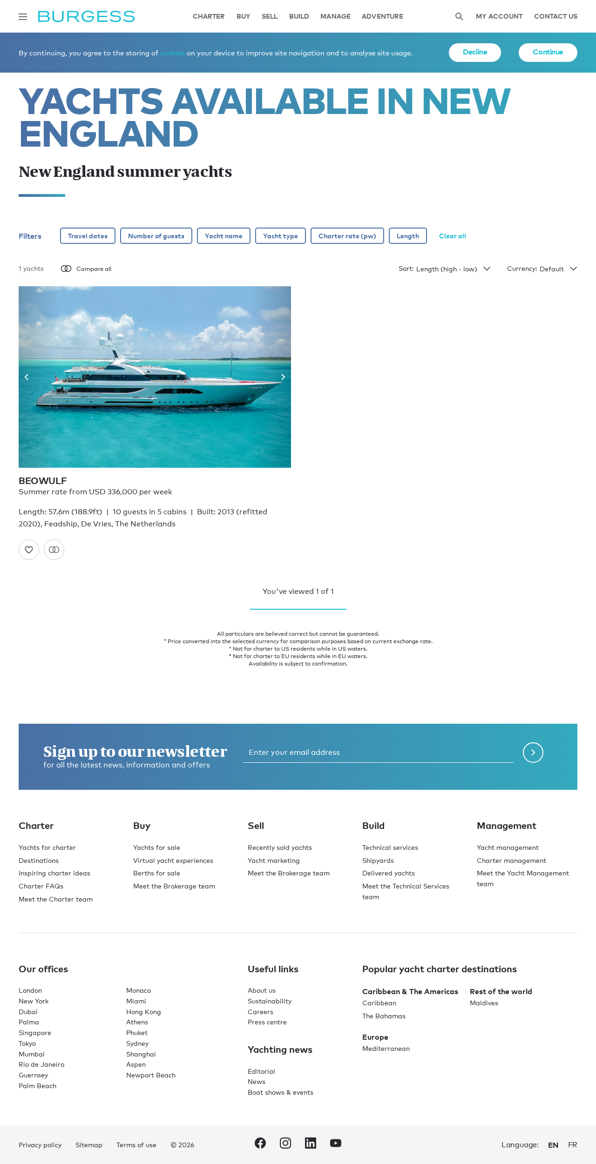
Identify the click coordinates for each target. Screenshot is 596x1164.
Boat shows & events (280, 1092)
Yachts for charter (47, 847)
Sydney (137, 1043)
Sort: (406, 268)
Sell (270, 16)
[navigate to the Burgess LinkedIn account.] (310, 1145)
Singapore (35, 1032)
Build (299, 16)
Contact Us (555, 16)
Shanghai (141, 1054)
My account (499, 16)
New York (33, 1001)
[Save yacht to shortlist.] (29, 549)
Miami (136, 1001)
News (256, 1081)
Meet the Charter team (56, 899)
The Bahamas (384, 1016)
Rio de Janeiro (41, 1064)
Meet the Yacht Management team (523, 878)
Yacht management (508, 847)
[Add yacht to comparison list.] (54, 549)
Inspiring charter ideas (54, 873)
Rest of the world (501, 991)
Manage (335, 16)
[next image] (279, 377)
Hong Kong (143, 1012)
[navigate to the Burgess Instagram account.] (285, 1145)
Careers (260, 1012)
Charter (209, 16)
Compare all (93, 268)
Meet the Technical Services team (405, 891)
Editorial (261, 1071)
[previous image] (30, 377)
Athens (137, 1022)
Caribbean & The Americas (410, 991)
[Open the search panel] (459, 17)
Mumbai (32, 1054)
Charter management (511, 860)
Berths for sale (156, 873)
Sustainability (269, 1001)
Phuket (137, 1032)
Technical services (390, 847)
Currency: (522, 268)
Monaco (138, 990)
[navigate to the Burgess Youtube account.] (335, 1145)
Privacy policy (40, 1145)
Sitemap (88, 1145)
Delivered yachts (388, 873)
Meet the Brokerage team (174, 886)
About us (262, 990)
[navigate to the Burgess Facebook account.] (260, 1145)
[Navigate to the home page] (86, 16)
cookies (172, 52)
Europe (375, 1037)
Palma (29, 1022)
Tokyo (27, 1043)
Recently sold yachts (280, 847)
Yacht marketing (274, 860)
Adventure (382, 16)
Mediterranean (386, 1048)
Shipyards (378, 860)
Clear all (452, 236)
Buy (244, 16)
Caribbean (379, 1003)
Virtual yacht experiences (173, 860)
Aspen (136, 1064)
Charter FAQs (41, 886)
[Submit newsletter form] (533, 752)
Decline (475, 51)
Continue (548, 51)
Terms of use (136, 1145)
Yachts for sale (156, 847)
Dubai (28, 1012)
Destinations (39, 860)
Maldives (484, 1003)
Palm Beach (37, 1086)
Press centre (267, 1022)
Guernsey (33, 1075)
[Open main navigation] (23, 17)
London (30, 990)
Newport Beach (151, 1075)
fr (572, 1144)
